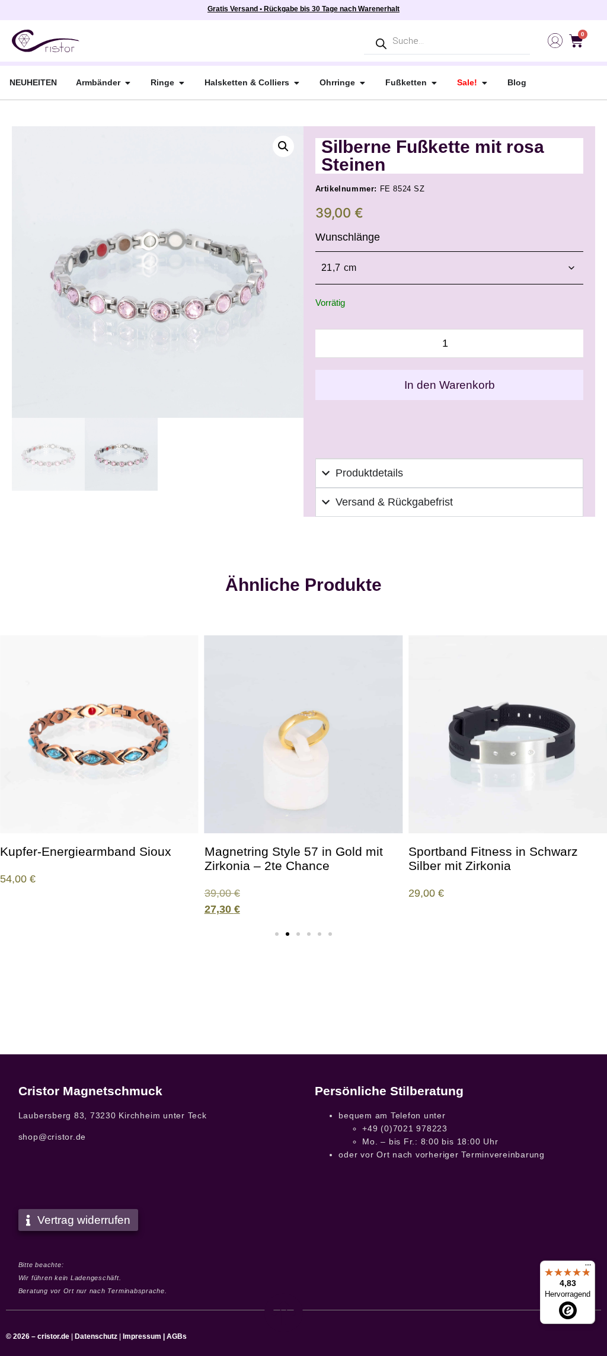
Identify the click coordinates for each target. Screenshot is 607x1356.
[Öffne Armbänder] (127, 82)
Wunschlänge (347, 237)
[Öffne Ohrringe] (362, 82)
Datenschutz (96, 1336)
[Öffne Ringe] (181, 82)
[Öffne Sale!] (484, 82)
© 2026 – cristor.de (37, 1336)
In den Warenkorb (449, 385)
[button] (283, 146)
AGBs (177, 1336)
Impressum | (144, 1336)
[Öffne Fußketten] (434, 82)
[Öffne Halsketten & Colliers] (296, 82)
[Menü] (588, 1268)
